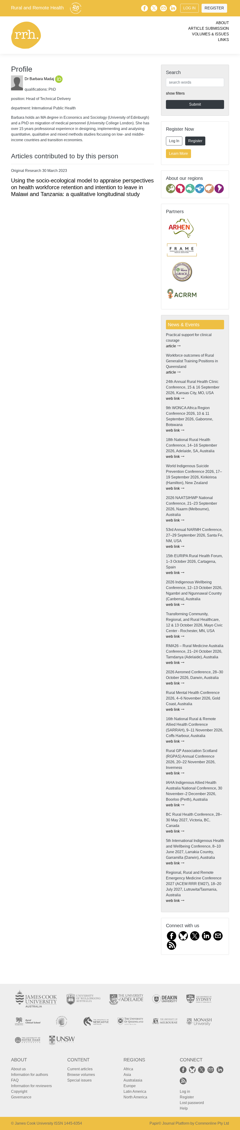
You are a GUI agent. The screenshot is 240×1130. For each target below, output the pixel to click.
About (222, 23)
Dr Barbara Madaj (40, 79)
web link (173, 398)
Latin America (135, 1091)
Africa (128, 1069)
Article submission (208, 28)
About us (18, 1069)
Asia (127, 1075)
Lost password (192, 1103)
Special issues (79, 1080)
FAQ (15, 1080)
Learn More (178, 154)
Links (223, 40)
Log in (185, 1091)
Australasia (133, 1080)
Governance (21, 1097)
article (171, 346)
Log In (189, 8)
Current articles (80, 1069)
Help (184, 1108)
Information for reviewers (31, 1086)
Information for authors (29, 1075)
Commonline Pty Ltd (212, 1123)
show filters (175, 93)
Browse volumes (81, 1075)
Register (214, 8)
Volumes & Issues (210, 34)
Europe (130, 1086)
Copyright (19, 1091)
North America (135, 1097)
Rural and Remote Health (37, 7)
